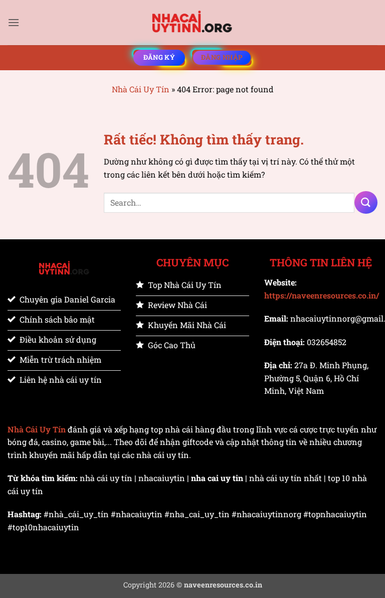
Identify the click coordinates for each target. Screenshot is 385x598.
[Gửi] (365, 202)
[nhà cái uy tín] (192, 22)
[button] (14, 22)
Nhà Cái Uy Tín (140, 89)
